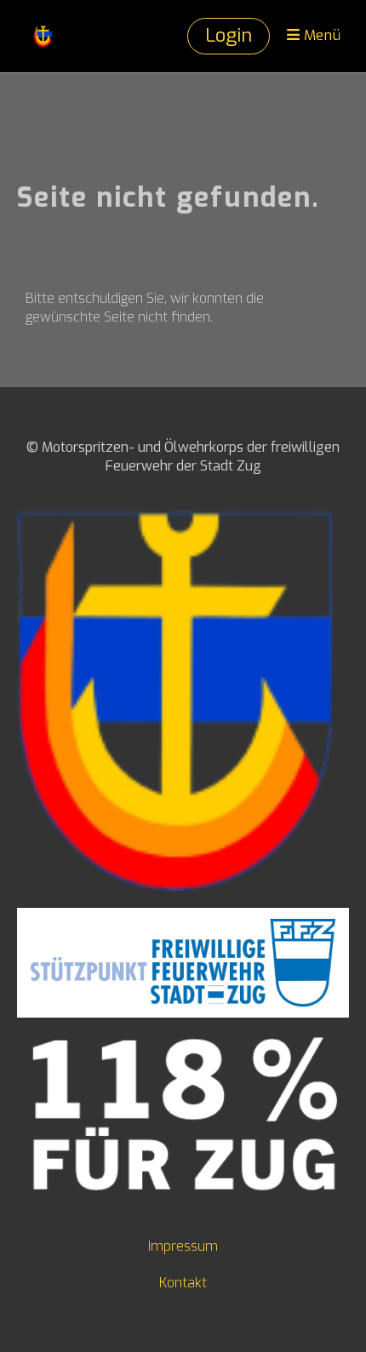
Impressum (183, 1246)
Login (228, 35)
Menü (320, 35)
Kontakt (183, 1283)
